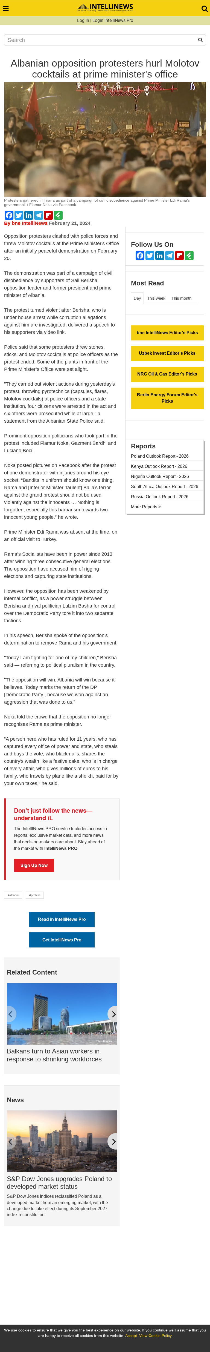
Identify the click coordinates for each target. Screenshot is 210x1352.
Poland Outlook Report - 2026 (160, 456)
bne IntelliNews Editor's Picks (167, 332)
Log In (83, 20)
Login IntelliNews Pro (112, 20)
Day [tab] (137, 298)
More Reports (144, 507)
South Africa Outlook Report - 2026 (164, 486)
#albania (13, 895)
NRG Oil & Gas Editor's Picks (167, 374)
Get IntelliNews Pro (61, 940)
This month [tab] (181, 298)
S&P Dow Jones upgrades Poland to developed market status (59, 1182)
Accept (131, 1335)
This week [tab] (156, 298)
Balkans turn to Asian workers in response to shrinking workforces (54, 1055)
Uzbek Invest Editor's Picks (167, 353)
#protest (34, 895)
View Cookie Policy (155, 1335)
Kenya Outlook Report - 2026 (159, 466)
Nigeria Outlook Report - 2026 (160, 476)
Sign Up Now (34, 865)
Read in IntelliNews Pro (62, 919)
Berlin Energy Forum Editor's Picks (167, 398)
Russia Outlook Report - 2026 (159, 496)
